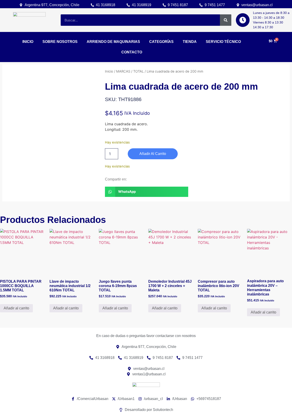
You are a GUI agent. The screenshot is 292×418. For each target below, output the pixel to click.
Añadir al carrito (152, 154)
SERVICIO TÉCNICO (223, 42)
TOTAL (138, 71)
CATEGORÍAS (161, 42)
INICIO (27, 42)
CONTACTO (131, 52)
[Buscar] (225, 20)
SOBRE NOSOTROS (60, 42)
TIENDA (190, 42)
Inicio (109, 71)
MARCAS (123, 71)
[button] (146, 192)
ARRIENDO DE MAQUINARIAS (113, 42)
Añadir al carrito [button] (16, 308)
